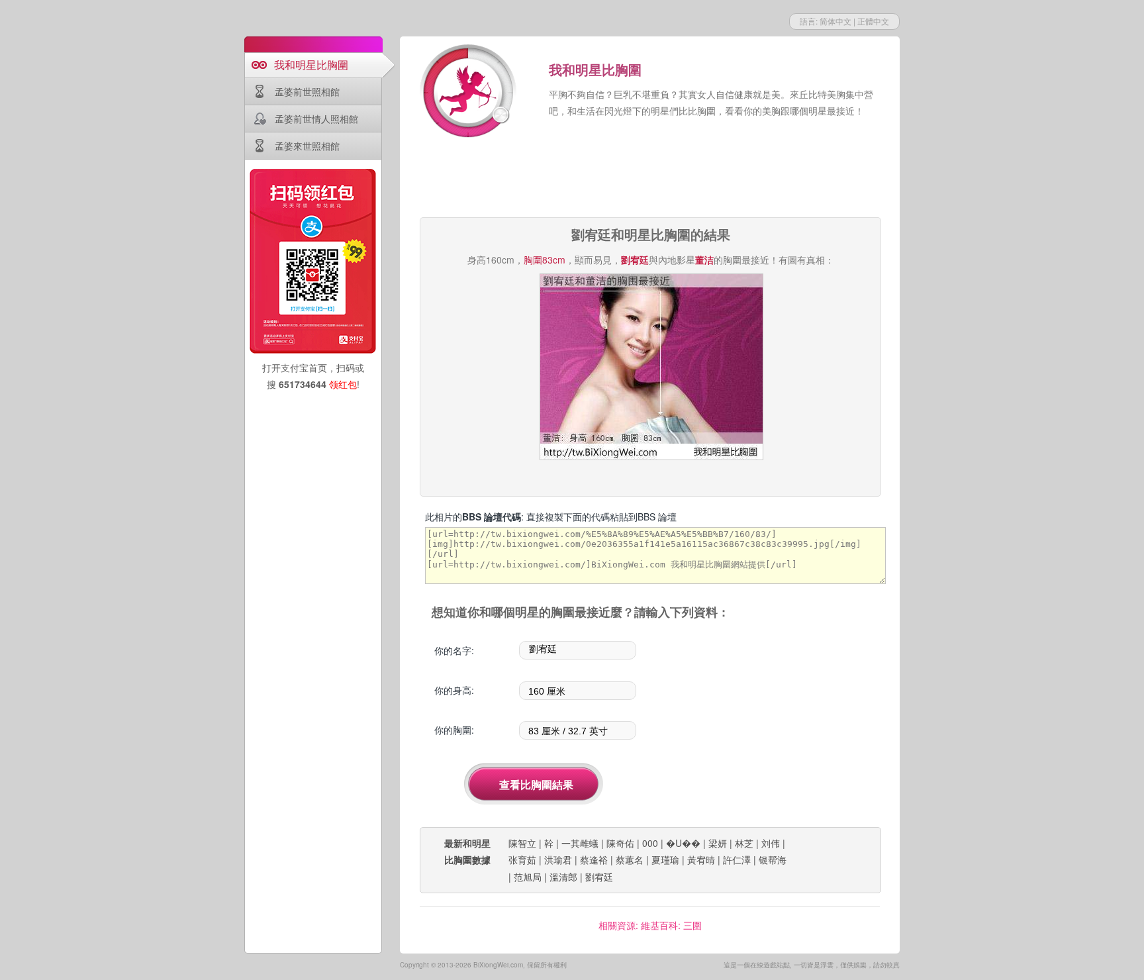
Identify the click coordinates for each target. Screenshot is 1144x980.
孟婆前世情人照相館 (316, 118)
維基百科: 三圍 (671, 925)
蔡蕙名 (630, 859)
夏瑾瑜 (665, 859)
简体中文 (835, 20)
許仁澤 (737, 859)
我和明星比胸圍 (311, 64)
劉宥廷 (599, 876)
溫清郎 (563, 876)
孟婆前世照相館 (307, 91)
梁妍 (717, 843)
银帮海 (773, 859)
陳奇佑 (620, 843)
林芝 (744, 843)
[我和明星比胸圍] (469, 92)
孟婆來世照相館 (307, 145)
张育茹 (522, 859)
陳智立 (522, 843)
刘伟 (770, 843)
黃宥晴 (701, 859)
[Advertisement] (650, 179)
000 (650, 843)
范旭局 (528, 876)
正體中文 (873, 20)
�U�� (683, 843)
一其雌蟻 (579, 843)
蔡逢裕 (594, 859)
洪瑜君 (558, 859)
